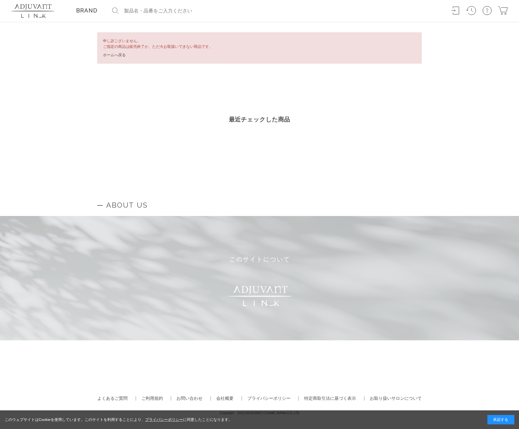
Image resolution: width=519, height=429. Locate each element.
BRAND (87, 10)
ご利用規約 (152, 398)
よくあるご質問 (112, 398)
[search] (115, 11)
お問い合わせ (189, 398)
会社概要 (225, 398)
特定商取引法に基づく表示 (330, 398)
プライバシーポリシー (269, 398)
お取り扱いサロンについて (396, 398)
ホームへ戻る (114, 55)
